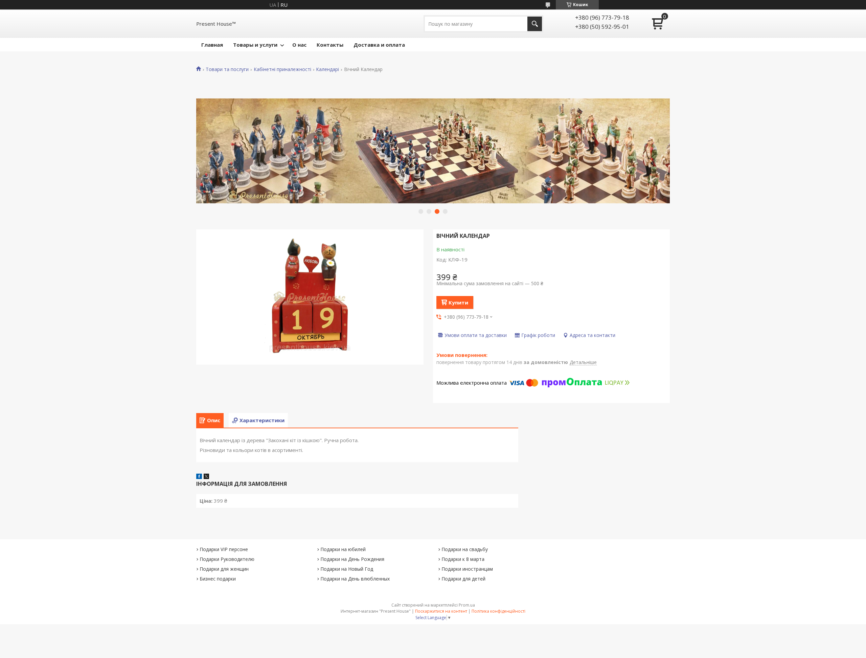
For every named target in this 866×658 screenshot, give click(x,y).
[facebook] (199, 477)
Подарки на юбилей (343, 549)
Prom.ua (467, 605)
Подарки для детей (463, 578)
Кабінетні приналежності (282, 69)
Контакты (330, 44)
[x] (206, 477)
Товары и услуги (255, 44)
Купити (458, 302)
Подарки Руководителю (227, 559)
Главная (212, 44)
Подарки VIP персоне (224, 549)
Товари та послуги (227, 69)
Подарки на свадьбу (464, 549)
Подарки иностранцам (467, 569)
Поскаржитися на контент (441, 611)
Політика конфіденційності (498, 611)
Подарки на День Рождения (352, 559)
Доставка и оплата (379, 44)
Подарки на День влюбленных (355, 578)
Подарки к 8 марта (462, 559)
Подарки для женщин (224, 569)
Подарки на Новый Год (346, 569)
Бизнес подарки (218, 578)
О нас (299, 44)
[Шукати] (534, 24)
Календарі (327, 69)
